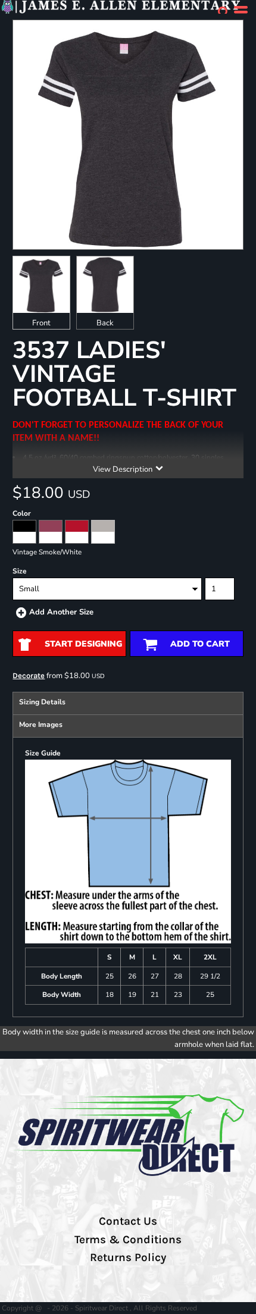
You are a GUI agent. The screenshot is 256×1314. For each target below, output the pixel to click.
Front (41, 323)
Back (105, 323)
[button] (223, 12)
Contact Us (128, 1221)
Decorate (29, 675)
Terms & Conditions (128, 1239)
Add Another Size (61, 612)
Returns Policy (128, 1257)
